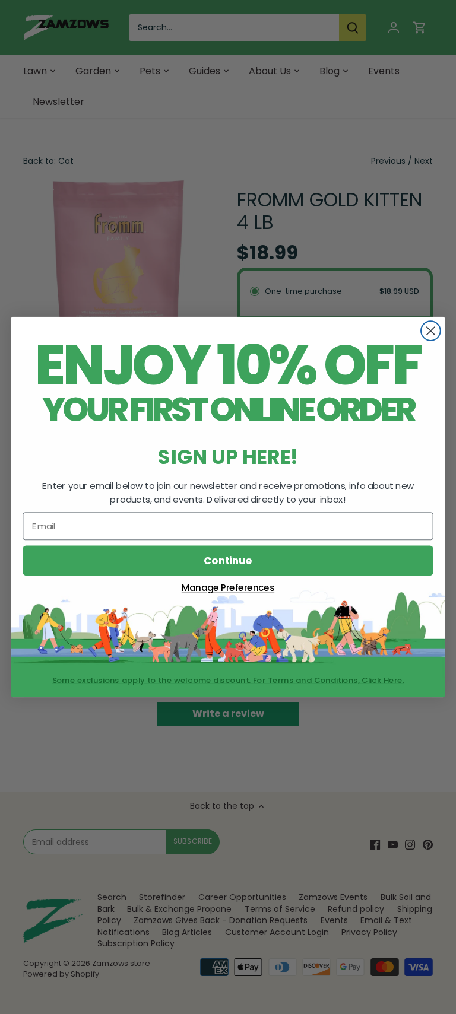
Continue (228, 560)
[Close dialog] (431, 331)
